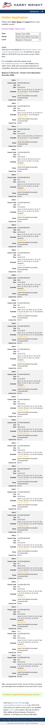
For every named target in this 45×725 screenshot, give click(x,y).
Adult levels (19, 52)
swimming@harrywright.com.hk (14, 705)
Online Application (15, 17)
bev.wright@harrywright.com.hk (13, 63)
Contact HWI (17, 703)
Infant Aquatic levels (28, 49)
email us (12, 710)
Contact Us (34, 11)
